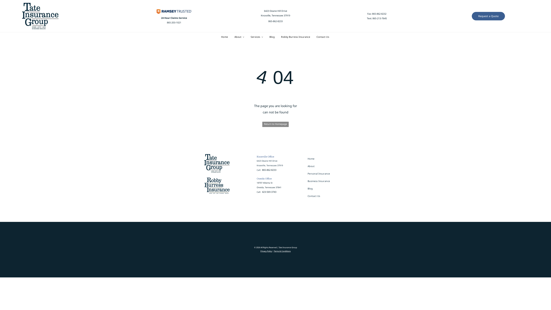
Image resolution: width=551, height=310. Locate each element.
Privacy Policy (266, 251)
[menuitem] (225, 37)
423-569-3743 (269, 191)
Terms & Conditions (282, 251)
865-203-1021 (174, 22)
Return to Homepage (275, 124)
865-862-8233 (275, 21)
